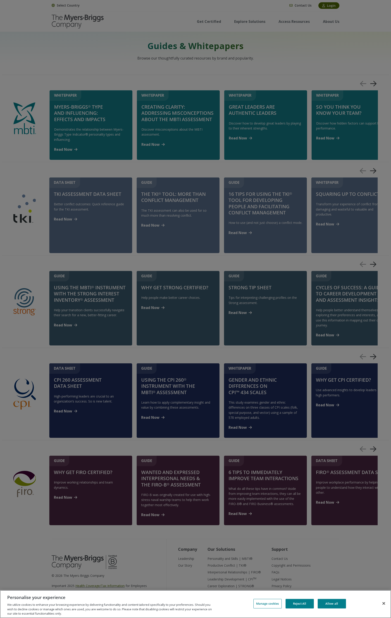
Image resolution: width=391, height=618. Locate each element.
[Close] (384, 603)
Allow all (331, 603)
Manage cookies (267, 603)
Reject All (299, 603)
